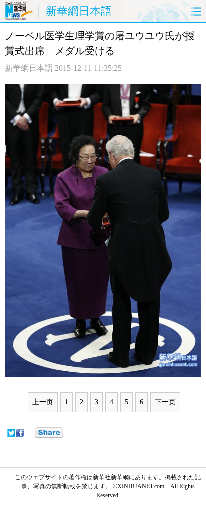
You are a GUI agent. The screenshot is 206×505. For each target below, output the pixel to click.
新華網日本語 (79, 11)
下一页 (165, 402)
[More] (49, 433)
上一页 (43, 402)
